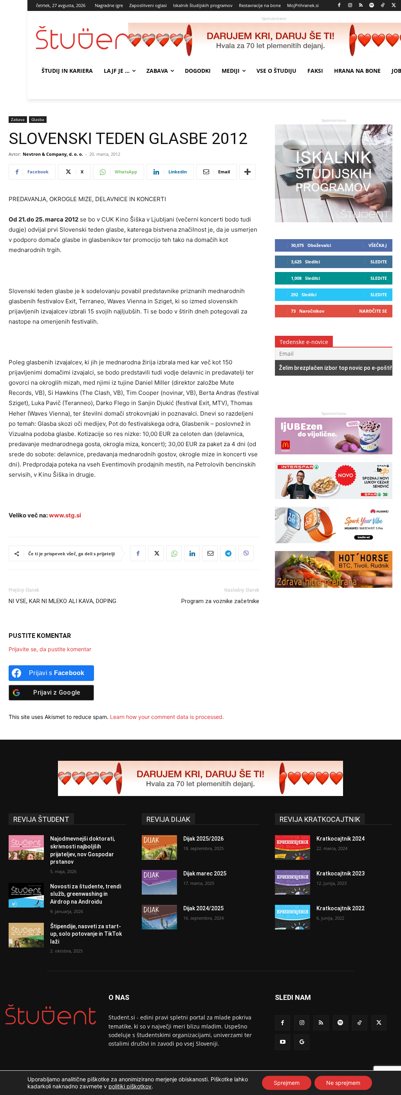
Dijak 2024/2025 (203, 908)
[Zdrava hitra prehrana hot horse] (333, 591)
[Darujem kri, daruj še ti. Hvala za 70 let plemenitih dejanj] (200, 778)
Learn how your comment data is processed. (167, 716)
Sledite (378, 262)
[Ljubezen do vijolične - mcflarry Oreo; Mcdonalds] (333, 458)
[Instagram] (349, 5)
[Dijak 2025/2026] (159, 847)
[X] (393, 5)
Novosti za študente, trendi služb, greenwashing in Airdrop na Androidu (85, 894)
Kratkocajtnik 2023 (340, 873)
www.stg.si (65, 515)
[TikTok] (382, 5)
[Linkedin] (192, 553)
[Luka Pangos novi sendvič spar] (333, 502)
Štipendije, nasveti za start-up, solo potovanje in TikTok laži (86, 934)
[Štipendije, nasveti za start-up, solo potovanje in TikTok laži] (26, 935)
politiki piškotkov (130, 1086)
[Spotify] (371, 5)
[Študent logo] (82, 37)
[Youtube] (282, 1042)
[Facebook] (339, 5)
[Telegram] (228, 553)
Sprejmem (287, 1082)
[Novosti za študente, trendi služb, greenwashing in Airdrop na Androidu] (26, 895)
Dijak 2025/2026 (203, 839)
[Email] (210, 553)
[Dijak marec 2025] (159, 882)
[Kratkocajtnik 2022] (292, 917)
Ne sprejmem (343, 1082)
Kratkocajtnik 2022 (340, 908)
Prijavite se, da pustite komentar (50, 649)
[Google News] (301, 1042)
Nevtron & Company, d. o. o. (53, 154)
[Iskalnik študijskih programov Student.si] (333, 220)
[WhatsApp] (174, 553)
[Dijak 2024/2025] (159, 917)
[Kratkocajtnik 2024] (292, 847)
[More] (247, 172)
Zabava (18, 119)
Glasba (37, 119)
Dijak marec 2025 (204, 873)
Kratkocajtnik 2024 (340, 839)
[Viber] (246, 553)
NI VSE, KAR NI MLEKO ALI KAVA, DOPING (62, 601)
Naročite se (373, 311)
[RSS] (360, 5)
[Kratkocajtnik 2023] (292, 882)
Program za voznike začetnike (220, 601)
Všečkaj (377, 245)
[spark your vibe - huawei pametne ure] (333, 547)
